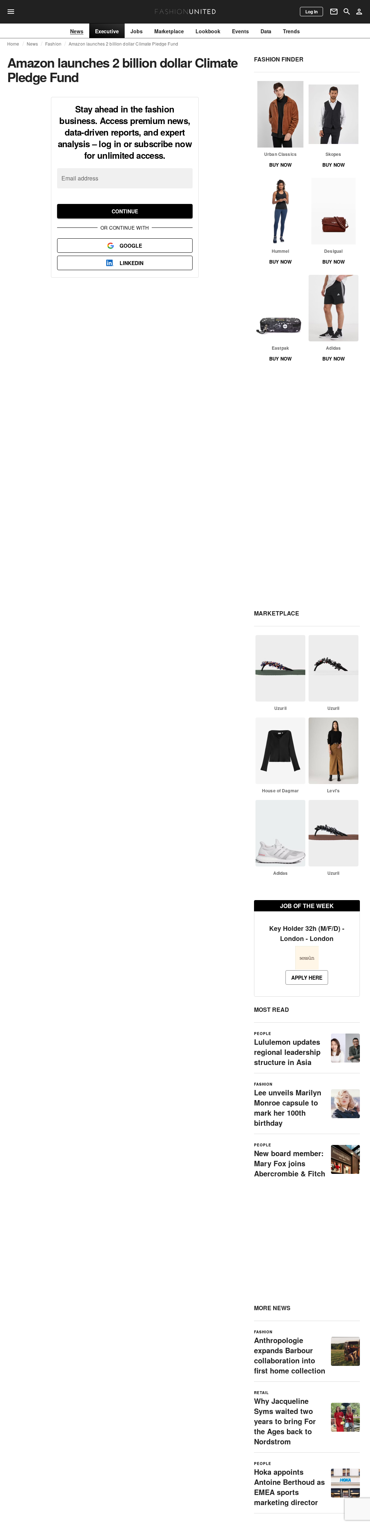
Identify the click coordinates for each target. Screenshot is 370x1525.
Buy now (280, 164)
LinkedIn (131, 263)
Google (131, 245)
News (32, 43)
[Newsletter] (333, 11)
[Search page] (346, 11)
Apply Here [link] (306, 977)
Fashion (53, 43)
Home (13, 43)
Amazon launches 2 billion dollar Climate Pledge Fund (123, 43)
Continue (125, 211)
